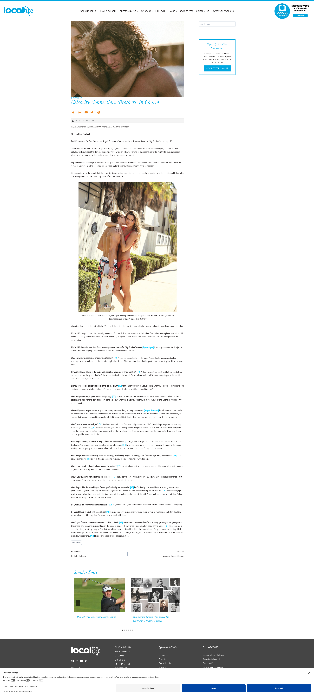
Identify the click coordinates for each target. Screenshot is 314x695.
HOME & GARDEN (122, 651)
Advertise (162, 659)
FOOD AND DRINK (123, 647)
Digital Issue (202, 11)
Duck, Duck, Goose (78, 554)
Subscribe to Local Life (212, 659)
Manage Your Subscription (213, 667)
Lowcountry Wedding (223, 11)
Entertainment (76, 98)
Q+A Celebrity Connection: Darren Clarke (96, 617)
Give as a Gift (208, 663)
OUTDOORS (120, 660)
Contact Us (163, 655)
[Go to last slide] (78, 603)
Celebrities (76, 543)
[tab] (122, 630)
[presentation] (99, 595)
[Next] (177, 603)
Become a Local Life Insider (214, 655)
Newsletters (186, 11)
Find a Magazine (165, 663)
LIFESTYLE (119, 655)
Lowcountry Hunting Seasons (172, 554)
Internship (163, 667)
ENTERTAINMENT (122, 664)
